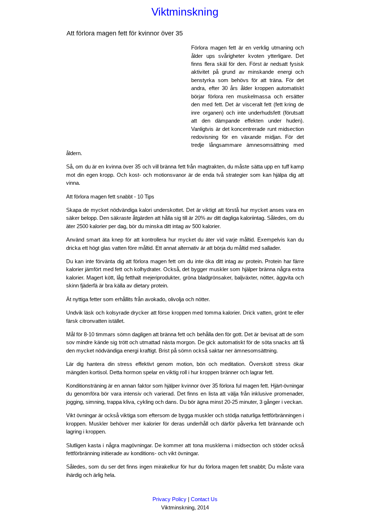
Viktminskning (185, 12)
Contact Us (204, 499)
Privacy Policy (169, 499)
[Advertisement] (127, 94)
